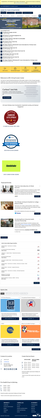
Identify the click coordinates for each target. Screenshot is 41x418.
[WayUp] (18, 213)
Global (5, 408)
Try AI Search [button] (6, 97)
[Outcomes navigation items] (30, 16)
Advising (33, 408)
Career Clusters (15, 293)
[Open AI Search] (37, 414)
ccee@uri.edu (6, 361)
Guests (39, 6)
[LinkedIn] (8, 369)
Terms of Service (7, 415)
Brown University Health (26, 224)
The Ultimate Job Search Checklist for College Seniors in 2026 (27, 202)
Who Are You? (6, 15)
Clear (2, 293)
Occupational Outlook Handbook (28, 297)
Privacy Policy (2, 415)
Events (18, 412)
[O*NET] (10, 331)
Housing (18, 405)
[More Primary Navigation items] (40, 16)
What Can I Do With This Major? (28, 323)
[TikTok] (12, 369)
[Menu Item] (1, 16)
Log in (33, 6)
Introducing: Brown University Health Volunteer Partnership (24, 219)
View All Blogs (4, 237)
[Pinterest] (10, 369)
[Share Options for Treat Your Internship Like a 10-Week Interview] (39, 186)
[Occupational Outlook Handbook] (30, 305)
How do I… (13, 15)
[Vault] (16, 196)
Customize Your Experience (27, 12)
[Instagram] (6, 369)
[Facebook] (5, 369)
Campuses (6, 410)
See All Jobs (37, 283)
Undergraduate (34, 405)
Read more (37, 196)
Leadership (6, 405)
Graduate (33, 406)
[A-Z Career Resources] (10, 305)
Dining (18, 406)
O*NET (2, 323)
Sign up (36, 6)
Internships (33, 412)
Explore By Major (20, 15)
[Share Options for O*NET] (19, 323)
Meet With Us (3, 12)
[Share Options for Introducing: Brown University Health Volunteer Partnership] (39, 219)
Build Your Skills (8, 293)
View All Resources (36, 349)
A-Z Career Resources (5, 297)
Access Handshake (11, 12)
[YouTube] (16, 369)
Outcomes (27, 15)
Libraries (33, 410)
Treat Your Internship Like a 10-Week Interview (24, 186)
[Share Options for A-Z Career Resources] (19, 297)
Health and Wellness (21, 410)
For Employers (18, 12)
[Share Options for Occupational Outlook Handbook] (39, 297)
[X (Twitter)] (14, 369)
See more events (37, 63)
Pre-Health (34, 15)
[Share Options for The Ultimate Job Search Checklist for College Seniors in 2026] (39, 202)
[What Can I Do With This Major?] (30, 331)
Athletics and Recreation (22, 408)
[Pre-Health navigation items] (37, 16)
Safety (5, 412)
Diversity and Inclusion (8, 406)
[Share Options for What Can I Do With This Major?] (39, 323)
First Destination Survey (20, 3)
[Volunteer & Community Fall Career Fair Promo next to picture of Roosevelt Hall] (20, 23)
